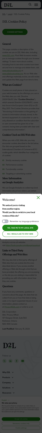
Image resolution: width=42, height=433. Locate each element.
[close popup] (38, 197)
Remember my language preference (24, 221)
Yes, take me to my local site (20, 228)
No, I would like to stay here (20, 234)
